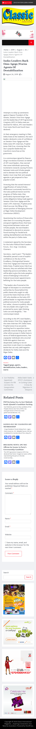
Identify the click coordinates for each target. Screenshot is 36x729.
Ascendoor (12, 726)
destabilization (9, 367)
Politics (5, 363)
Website (8, 535)
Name (8, 519)
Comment (9, 493)
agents (17, 365)
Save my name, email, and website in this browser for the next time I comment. (17, 545)
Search (6, 573)
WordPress (29, 726)
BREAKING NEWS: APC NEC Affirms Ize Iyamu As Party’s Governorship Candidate (15, 447)
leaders (24, 367)
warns (5, 370)
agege (11, 365)
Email (7, 527)
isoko (18, 367)
